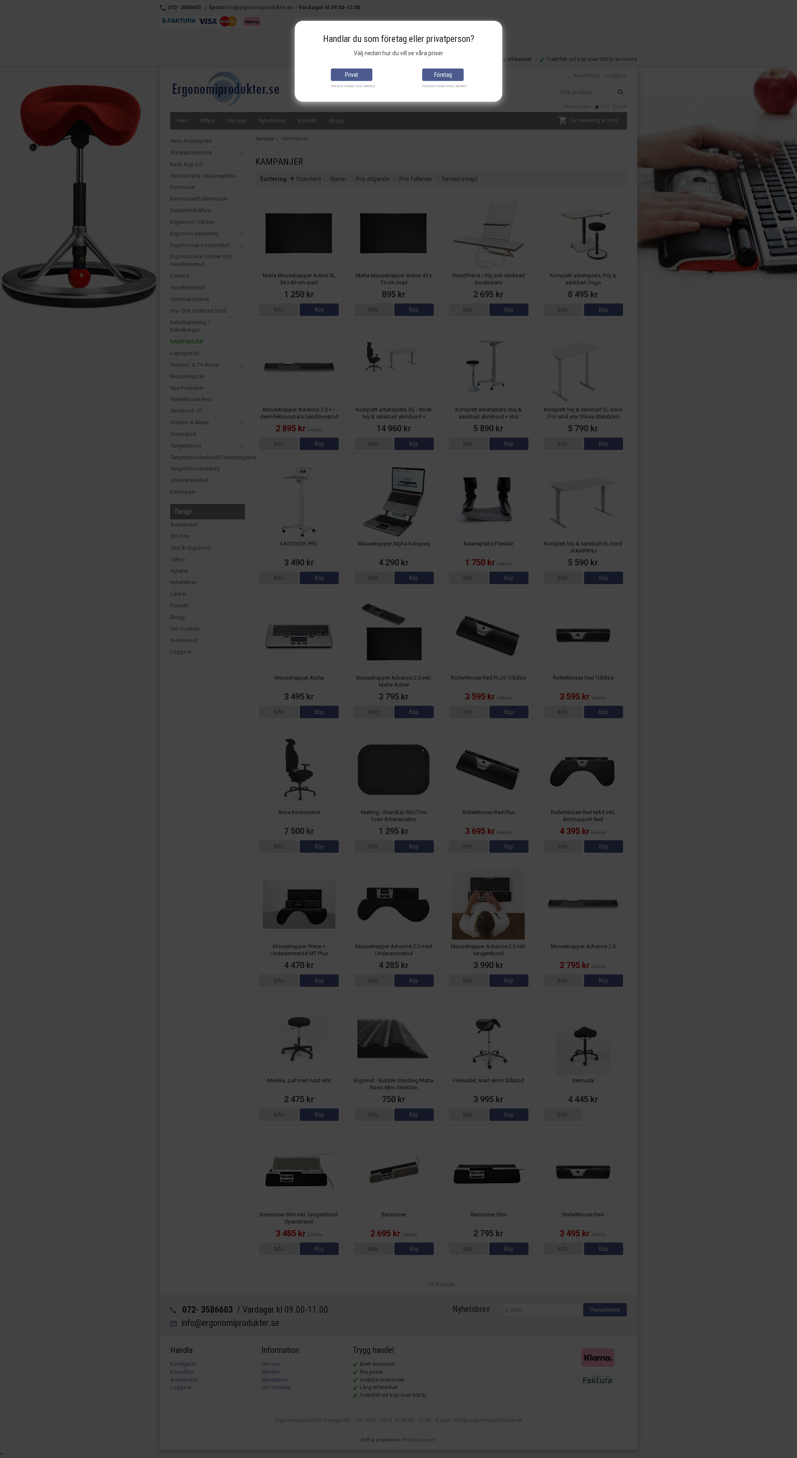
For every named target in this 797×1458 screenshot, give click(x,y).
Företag (443, 74)
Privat (351, 74)
